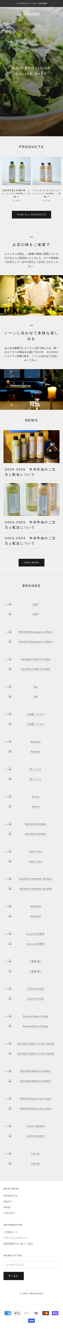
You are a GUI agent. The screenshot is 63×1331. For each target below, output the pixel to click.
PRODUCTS (10, 1195)
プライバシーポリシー (16, 1238)
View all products (31, 214)
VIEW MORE (32, 562)
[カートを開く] (58, 13)
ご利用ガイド (11, 1232)
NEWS (7, 1207)
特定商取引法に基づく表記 (18, 1243)
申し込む (14, 1276)
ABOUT (8, 1201)
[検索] (52, 12)
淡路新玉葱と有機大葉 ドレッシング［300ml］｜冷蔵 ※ (16, 193)
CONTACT (9, 1213)
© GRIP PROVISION (31, 1294)
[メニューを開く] (5, 13)
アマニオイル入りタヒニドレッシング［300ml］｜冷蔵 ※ (46, 193)
